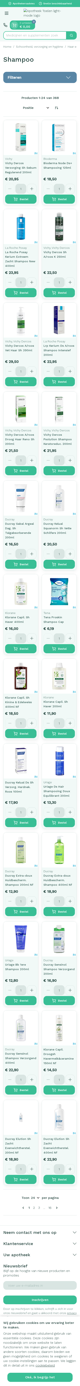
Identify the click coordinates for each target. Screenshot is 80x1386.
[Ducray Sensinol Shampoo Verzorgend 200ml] (59, 939)
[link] (24, 1208)
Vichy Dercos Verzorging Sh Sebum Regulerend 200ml (21, 167)
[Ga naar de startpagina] (44, 14)
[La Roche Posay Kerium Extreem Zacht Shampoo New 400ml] (20, 226)
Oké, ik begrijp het (40, 1377)
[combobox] (34, 35)
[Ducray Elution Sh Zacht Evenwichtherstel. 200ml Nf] (20, 1117)
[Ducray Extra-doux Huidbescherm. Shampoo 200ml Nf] (20, 850)
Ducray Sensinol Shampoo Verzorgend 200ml (59, 969)
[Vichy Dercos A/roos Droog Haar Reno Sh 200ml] (20, 409)
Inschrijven (40, 1300)
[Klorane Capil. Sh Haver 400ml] (20, 591)
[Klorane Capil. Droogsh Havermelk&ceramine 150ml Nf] (59, 1028)
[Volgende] (56, 1208)
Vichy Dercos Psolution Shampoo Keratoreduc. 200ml (57, 439)
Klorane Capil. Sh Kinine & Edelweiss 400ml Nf (18, 702)
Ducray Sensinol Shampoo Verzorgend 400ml (20, 1058)
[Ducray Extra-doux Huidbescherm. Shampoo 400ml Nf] (59, 850)
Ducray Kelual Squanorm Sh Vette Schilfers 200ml (57, 528)
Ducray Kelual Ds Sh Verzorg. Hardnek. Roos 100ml (19, 787)
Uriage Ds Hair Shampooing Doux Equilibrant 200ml (56, 791)
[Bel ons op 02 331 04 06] (5, 25)
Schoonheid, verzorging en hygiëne (39, 46)
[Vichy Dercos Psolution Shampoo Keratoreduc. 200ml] (59, 409)
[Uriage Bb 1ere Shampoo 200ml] (20, 939)
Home (7, 46)
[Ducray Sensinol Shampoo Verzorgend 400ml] (20, 1028)
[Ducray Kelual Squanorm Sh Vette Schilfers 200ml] (59, 498)
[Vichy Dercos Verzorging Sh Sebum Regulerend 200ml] (20, 137)
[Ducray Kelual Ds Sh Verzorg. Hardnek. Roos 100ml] (20, 761)
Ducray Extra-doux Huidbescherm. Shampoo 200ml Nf (19, 880)
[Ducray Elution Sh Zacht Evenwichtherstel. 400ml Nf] (59, 1117)
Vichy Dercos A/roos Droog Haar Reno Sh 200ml (19, 439)
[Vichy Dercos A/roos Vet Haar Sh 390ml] (20, 320)
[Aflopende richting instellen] (56, 108)
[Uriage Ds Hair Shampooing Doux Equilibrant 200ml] (59, 761)
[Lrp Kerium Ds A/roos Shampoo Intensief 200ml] (59, 320)
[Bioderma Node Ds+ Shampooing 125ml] (59, 137)
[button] (40, 77)
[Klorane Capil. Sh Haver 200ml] (59, 676)
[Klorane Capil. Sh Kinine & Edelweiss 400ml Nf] (20, 676)
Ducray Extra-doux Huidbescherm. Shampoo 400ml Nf (57, 880)
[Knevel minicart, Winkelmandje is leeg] (14, 25)
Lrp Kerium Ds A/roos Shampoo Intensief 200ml (58, 350)
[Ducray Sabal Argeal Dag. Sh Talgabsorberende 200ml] (20, 498)
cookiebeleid (45, 1365)
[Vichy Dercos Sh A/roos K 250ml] (59, 226)
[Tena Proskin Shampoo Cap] (59, 591)
